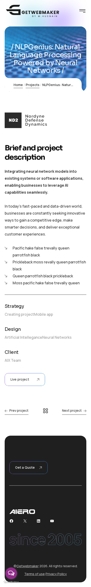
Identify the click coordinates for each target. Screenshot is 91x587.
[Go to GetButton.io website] (11, 582)
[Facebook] (11, 521)
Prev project (18, 410)
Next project (72, 410)
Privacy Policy (56, 574)
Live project (19, 379)
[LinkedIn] (38, 521)
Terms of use (34, 574)
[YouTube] (52, 521)
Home (18, 85)
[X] (25, 521)
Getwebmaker (28, 566)
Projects (32, 85)
